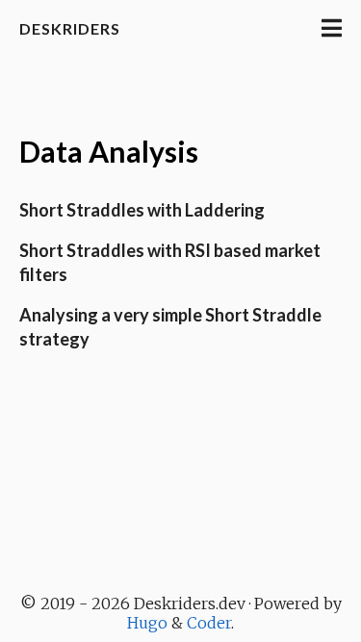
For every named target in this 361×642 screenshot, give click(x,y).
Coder (209, 622)
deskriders (69, 28)
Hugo (147, 622)
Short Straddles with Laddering (142, 209)
